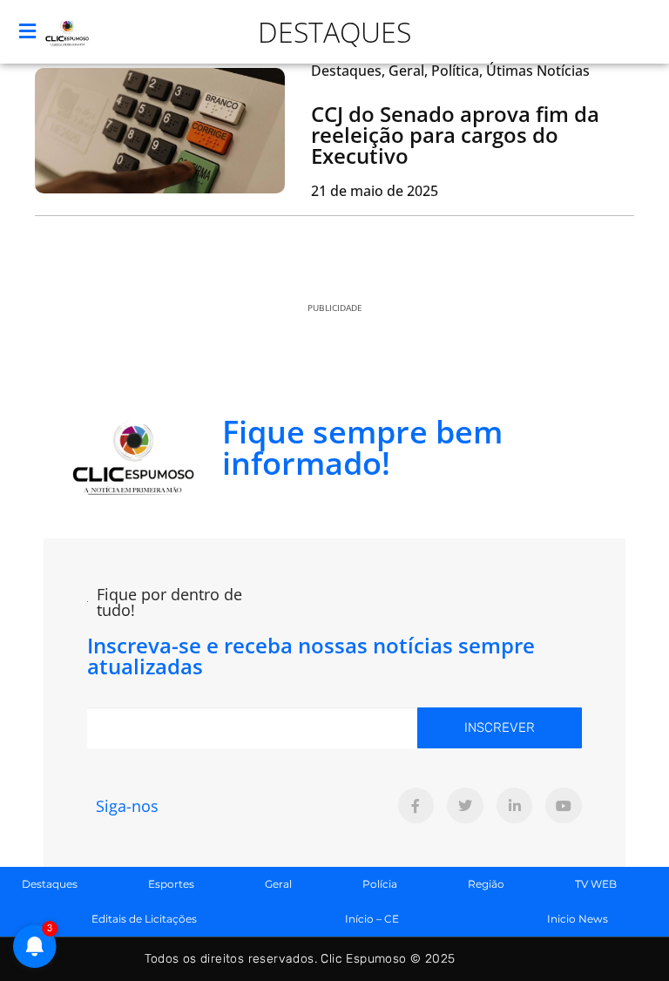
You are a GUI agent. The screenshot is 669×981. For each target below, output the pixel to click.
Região (486, 883)
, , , (450, 70)
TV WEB (596, 883)
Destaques (334, 32)
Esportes (171, 883)
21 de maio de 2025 (374, 190)
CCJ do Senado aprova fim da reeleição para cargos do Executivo (455, 134)
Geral (278, 883)
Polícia (379, 883)
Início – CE (372, 918)
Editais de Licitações (144, 918)
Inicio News (577, 918)
